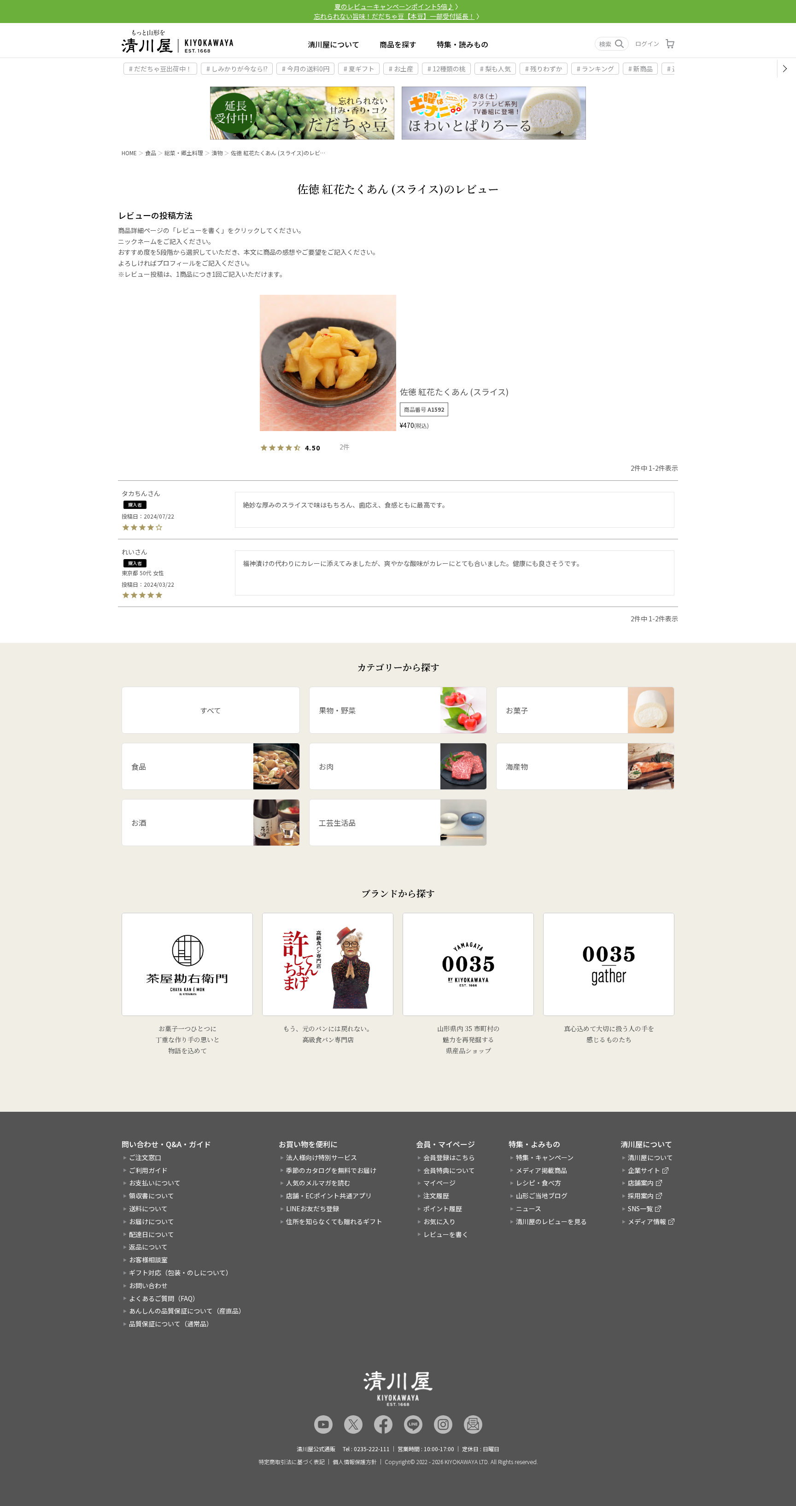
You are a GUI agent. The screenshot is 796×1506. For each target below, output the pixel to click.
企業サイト (644, 1170)
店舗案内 (641, 1182)
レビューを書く (445, 1234)
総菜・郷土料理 (183, 153)
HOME (129, 153)
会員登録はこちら (449, 1157)
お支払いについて (155, 1182)
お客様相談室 (148, 1259)
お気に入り (439, 1221)
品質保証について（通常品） (171, 1323)
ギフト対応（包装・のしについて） (180, 1272)
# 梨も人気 (495, 68)
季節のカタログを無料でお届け (331, 1170)
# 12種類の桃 (446, 68)
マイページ (439, 1182)
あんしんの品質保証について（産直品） (187, 1310)
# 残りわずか (543, 68)
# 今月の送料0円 (305, 68)
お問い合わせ (148, 1285)
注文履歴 (436, 1195)
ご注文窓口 (145, 1157)
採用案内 (641, 1195)
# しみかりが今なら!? (237, 68)
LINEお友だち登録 (312, 1208)
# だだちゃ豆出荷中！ (160, 68)
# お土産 (401, 68)
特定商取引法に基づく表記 (291, 1462)
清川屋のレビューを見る (551, 1221)
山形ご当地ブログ (542, 1195)
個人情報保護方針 (355, 1462)
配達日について (151, 1234)
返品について (148, 1246)
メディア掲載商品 (541, 1170)
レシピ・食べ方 (538, 1182)
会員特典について (449, 1170)
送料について (148, 1208)
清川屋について (333, 44)
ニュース (528, 1208)
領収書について (151, 1195)
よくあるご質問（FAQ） (164, 1298)
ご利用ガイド (148, 1170)
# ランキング (595, 68)
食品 (150, 153)
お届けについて (151, 1221)
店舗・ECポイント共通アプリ (329, 1195)
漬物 (216, 153)
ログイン (647, 43)
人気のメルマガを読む (318, 1182)
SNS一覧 (640, 1208)
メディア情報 (647, 1221)
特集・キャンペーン (545, 1157)
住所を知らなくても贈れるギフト (334, 1221)
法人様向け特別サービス (321, 1157)
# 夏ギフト (359, 68)
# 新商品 (640, 68)
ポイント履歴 (442, 1208)
